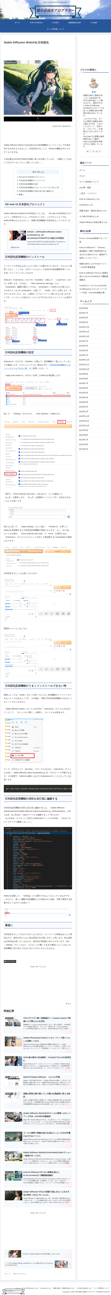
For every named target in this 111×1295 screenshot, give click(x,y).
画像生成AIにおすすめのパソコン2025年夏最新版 (93, 265)
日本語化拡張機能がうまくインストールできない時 (39, 187)
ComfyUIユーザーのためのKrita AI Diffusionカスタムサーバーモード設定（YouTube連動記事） (93, 289)
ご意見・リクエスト (88, 193)
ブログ (82, 176)
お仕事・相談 (85, 187)
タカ (94, 92)
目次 (34, 172)
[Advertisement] (38, 51)
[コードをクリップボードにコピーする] (69, 789)
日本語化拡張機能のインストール (32, 180)
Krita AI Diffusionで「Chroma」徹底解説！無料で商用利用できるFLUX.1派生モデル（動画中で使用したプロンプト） (93, 252)
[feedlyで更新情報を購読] (96, 151)
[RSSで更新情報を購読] (99, 151)
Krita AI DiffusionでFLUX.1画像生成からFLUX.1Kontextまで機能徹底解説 (93, 276)
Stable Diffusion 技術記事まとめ (93, 222)
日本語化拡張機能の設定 (28, 184)
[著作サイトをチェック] (87, 151)
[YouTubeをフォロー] (93, 151)
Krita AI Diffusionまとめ (89, 199)
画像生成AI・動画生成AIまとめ (92, 211)
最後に (21, 194)
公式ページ (26, 266)
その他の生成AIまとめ (89, 216)
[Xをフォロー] (90, 151)
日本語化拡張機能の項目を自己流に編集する (36, 191)
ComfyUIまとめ (86, 205)
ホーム (82, 170)
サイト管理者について (89, 182)
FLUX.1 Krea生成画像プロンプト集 (93, 240)
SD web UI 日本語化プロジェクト (32, 177)
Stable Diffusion (11, 961)
